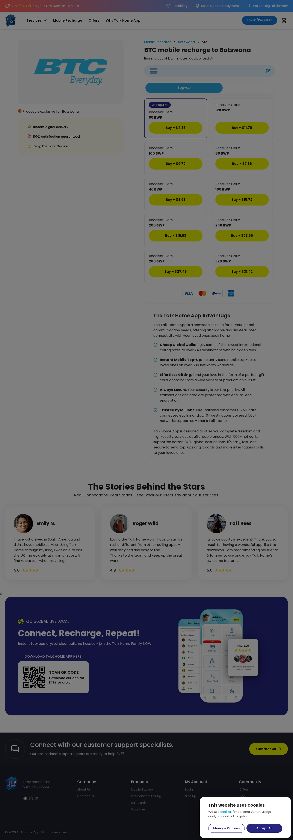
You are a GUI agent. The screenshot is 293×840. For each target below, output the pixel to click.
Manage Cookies (226, 828)
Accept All (264, 828)
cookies (226, 812)
